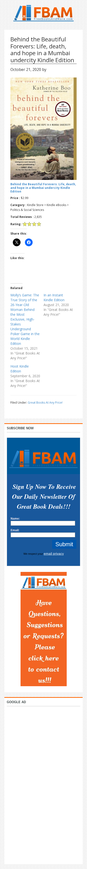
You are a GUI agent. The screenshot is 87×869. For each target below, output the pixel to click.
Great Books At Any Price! (45, 402)
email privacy (54, 553)
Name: (15, 518)
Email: (15, 530)
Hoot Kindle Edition (19, 368)
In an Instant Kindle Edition (54, 297)
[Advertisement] (43, 784)
